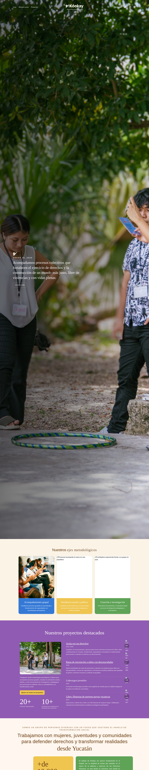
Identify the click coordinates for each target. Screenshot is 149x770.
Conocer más (20, 285)
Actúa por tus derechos (77, 643)
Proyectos (34, 7)
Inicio (14, 7)
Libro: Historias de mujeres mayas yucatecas (88, 696)
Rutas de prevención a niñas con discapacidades (89, 662)
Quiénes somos (24, 7)
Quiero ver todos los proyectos (32, 692)
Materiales (118, 7)
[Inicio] (74, 7)
